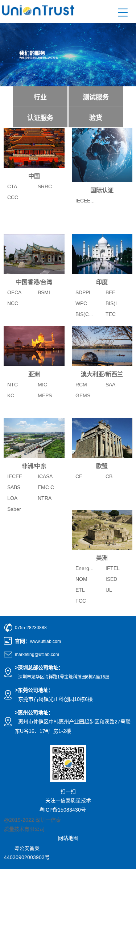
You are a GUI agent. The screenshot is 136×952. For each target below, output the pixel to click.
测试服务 (96, 97)
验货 (95, 118)
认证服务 (40, 118)
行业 (40, 97)
